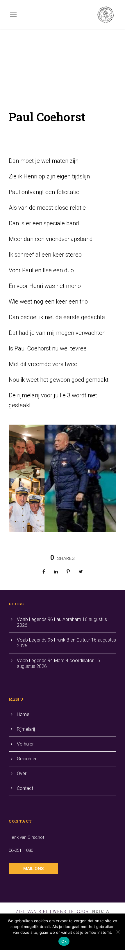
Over (21, 773)
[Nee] (118, 932)
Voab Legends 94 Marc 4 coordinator (55, 660)
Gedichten (27, 758)
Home (23, 714)
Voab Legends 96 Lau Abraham (49, 619)
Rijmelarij (26, 729)
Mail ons (33, 868)
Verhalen (26, 744)
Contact (25, 788)
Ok (64, 941)
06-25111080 (21, 850)
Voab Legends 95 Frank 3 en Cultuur (53, 640)
